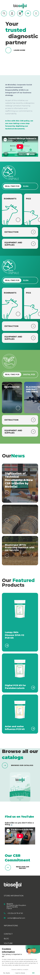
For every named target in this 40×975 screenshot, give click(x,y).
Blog (6, 939)
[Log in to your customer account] (12, 13)
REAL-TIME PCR (12, 186)
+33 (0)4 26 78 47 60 (15, 913)
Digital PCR (29, 374)
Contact (8, 934)
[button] (4, 13)
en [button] (28, 13)
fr (28, 16)
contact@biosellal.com (16, 918)
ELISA (25, 186)
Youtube (8, 943)
